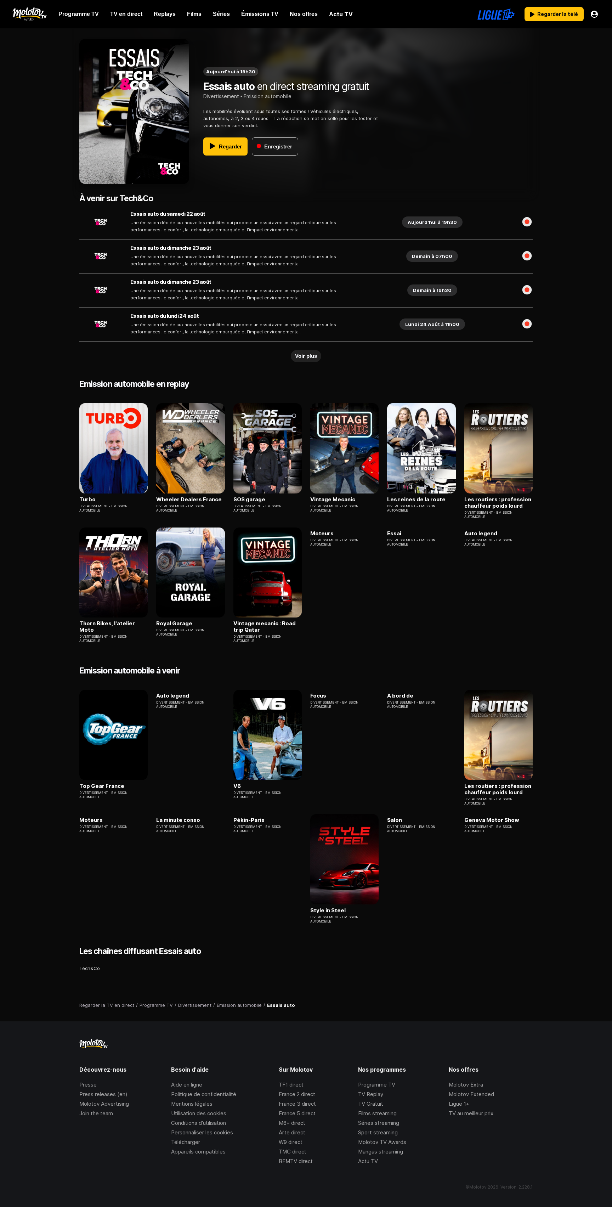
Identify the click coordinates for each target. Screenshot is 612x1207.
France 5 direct (297, 1113)
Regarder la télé (557, 14)
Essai (394, 533)
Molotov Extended (471, 1094)
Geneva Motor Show (491, 820)
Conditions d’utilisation (198, 1122)
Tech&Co (89, 968)
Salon (394, 820)
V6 (237, 786)
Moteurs (322, 533)
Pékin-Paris (249, 820)
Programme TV (376, 1084)
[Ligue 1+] (496, 14)
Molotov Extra (466, 1084)
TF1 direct (291, 1084)
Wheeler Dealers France (189, 499)
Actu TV (368, 1161)
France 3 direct (297, 1103)
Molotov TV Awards (382, 1142)
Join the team (96, 1113)
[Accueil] (29, 14)
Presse (88, 1084)
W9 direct (290, 1142)
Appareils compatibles (198, 1151)
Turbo (87, 499)
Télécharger (185, 1142)
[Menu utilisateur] (594, 14)
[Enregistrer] (527, 222)
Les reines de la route (416, 499)
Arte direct (292, 1132)
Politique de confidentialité (203, 1094)
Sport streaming (378, 1132)
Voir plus (306, 356)
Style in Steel (328, 910)
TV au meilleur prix (471, 1113)
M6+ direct (292, 1122)
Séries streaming (378, 1122)
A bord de (400, 696)
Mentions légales (191, 1103)
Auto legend (480, 533)
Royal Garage (174, 623)
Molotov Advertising (104, 1103)
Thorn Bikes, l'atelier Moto (107, 626)
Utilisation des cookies (198, 1113)
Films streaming (377, 1113)
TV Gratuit (370, 1103)
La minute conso (178, 820)
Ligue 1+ (459, 1103)
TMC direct (292, 1151)
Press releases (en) (103, 1094)
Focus (318, 696)
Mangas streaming (380, 1151)
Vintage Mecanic (332, 499)
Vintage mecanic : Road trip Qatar (264, 626)
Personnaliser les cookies (202, 1132)
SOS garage (249, 499)
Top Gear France (101, 786)
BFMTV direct (296, 1161)
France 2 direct (297, 1094)
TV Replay (370, 1094)
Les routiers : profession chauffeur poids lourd (497, 502)
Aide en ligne (186, 1084)
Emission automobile (267, 96)
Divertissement (221, 96)
